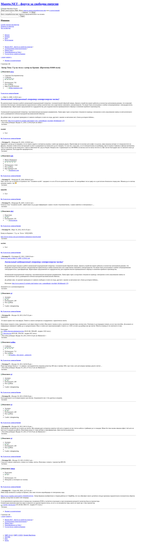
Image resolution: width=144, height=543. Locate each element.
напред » (9, 57)
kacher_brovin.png (9, 505)
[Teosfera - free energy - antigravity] (20, 355)
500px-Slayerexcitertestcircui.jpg (13, 331)
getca (12, 72)
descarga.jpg (7, 333)
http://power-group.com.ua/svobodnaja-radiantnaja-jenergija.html (21, 237)
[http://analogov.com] (15, 88)
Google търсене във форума (10, 24)
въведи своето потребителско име (34, 10)
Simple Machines (29, 535)
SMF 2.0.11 (9, 535)
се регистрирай (54, 10)
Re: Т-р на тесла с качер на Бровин (11, 138)
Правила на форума (7, 26)
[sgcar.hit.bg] (13, 220)
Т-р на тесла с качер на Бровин (10, 93)
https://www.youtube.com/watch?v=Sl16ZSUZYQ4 (17, 496)
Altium (12, 468)
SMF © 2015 (18, 535)
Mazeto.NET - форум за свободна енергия (29, 4)
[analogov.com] (14, 170)
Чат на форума (5, 28)
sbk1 (12, 211)
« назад (3, 57)
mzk (11, 156)
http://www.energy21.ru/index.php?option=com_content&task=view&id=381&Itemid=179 (36, 121)
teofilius (12, 342)
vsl (11, 293)
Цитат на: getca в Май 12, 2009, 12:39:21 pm (15, 258)
